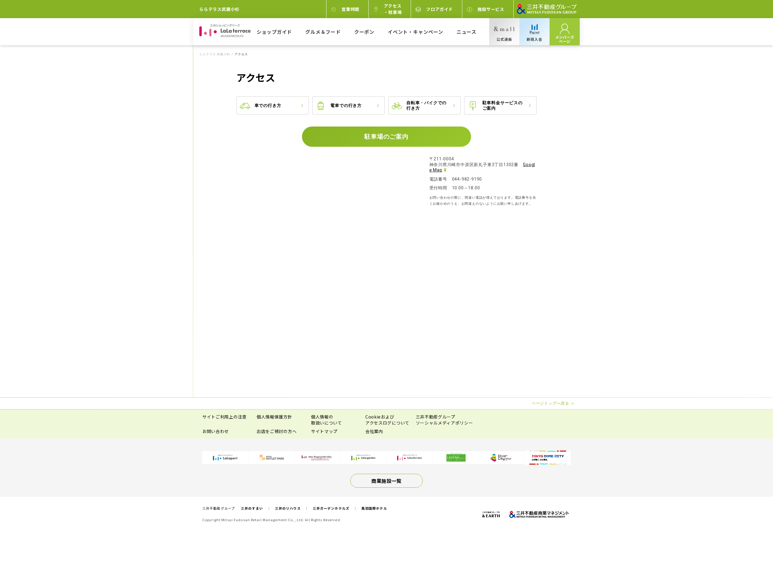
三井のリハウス (288, 508)
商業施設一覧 (386, 480)
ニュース (466, 31)
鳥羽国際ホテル (374, 508)
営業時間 (350, 9)
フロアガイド (439, 9)
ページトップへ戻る (749, 547)
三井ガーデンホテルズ (331, 508)
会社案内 (374, 431)
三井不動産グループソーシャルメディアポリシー (444, 420)
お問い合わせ (215, 431)
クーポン (364, 31)
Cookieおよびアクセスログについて (387, 420)
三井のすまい (252, 508)
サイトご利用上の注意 (224, 417)
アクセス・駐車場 (393, 9)
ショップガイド (274, 31)
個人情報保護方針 (274, 417)
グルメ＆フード (323, 31)
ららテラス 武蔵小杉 (214, 54)
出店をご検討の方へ (277, 431)
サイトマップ (324, 431)
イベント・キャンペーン (415, 31)
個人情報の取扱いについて (326, 420)
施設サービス (490, 9)
